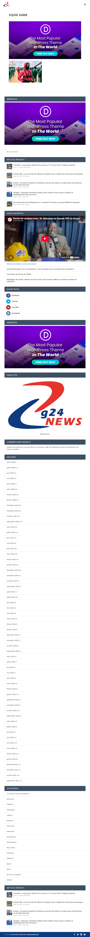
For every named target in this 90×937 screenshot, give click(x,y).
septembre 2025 (13, 521)
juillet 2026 (11, 468)
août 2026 (10, 462)
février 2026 (11, 495)
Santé (9, 864)
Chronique (11, 810)
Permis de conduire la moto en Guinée (21, 264)
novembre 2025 (12, 511)
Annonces (10, 799)
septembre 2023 (13, 651)
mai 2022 (10, 737)
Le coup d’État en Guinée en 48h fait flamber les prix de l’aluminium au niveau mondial (43, 448)
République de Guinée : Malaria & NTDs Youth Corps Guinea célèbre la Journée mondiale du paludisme (42, 280)
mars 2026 (11, 489)
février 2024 (11, 624)
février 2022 (11, 754)
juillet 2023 (11, 662)
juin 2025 (10, 538)
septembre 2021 (13, 781)
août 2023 (10, 656)
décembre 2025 (12, 505)
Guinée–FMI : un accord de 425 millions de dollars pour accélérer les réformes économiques (48, 174)
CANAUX (10, 804)
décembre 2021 (12, 764)
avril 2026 (10, 484)
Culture (9, 815)
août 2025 (10, 527)
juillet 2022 (11, 727)
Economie (26, 176)
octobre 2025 (12, 516)
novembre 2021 (12, 770)
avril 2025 (10, 548)
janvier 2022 (11, 759)
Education (10, 831)
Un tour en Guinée (14, 874)
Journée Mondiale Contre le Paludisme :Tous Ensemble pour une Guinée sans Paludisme (40, 269)
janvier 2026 (11, 500)
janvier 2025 (11, 565)
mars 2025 (11, 554)
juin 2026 (10, 473)
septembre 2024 (13, 586)
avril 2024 (10, 613)
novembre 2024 (12, 575)
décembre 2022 (12, 700)
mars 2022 (11, 748)
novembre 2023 (12, 640)
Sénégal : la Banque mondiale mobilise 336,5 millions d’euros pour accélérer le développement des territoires (43, 194)
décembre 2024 (12, 570)
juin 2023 (10, 667)
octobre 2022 (12, 710)
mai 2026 (10, 478)
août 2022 (10, 721)
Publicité (10, 858)
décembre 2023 (12, 635)
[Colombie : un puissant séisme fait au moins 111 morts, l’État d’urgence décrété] (9, 166)
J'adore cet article (13, 447)
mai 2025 (10, 543)
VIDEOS (9, 880)
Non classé (25, 204)
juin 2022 (10, 732)
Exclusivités (26, 167)
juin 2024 (10, 602)
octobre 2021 (12, 775)
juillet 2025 (11, 532)
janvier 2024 (11, 629)
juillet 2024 (11, 597)
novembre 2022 (12, 705)
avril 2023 (10, 678)
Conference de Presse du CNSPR (19, 274)
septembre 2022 (13, 716)
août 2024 (10, 592)
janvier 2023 (11, 694)
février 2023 (11, 689)
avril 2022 (10, 743)
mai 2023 (10, 673)
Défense (10, 821)
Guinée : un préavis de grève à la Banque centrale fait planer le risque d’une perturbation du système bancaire (47, 184)
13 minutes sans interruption (18, 794)
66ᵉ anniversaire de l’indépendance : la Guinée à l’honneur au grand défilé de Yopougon (46, 202)
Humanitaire (11, 842)
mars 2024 (11, 619)
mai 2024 (10, 608)
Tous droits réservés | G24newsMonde (24, 934)
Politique (10, 853)
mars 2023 (11, 683)
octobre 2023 (12, 646)
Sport (9, 869)
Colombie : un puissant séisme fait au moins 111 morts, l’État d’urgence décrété (44, 165)
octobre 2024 (12, 581)
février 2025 (11, 559)
